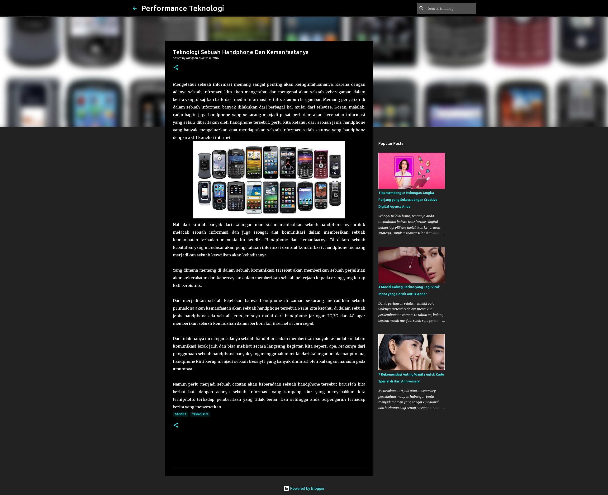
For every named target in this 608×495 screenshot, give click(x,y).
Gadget (180, 414)
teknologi (200, 414)
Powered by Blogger (306, 488)
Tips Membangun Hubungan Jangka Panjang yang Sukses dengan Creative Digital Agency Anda (407, 199)
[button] (176, 68)
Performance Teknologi (182, 8)
